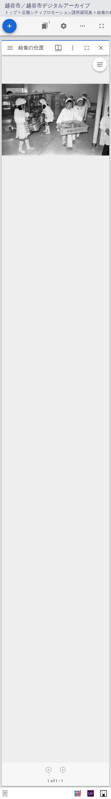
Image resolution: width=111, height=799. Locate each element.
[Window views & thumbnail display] (58, 48)
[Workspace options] (82, 26)
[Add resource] (9, 26)
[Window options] (72, 48)
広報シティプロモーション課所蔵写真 (57, 12)
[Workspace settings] (64, 26)
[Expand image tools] (100, 64)
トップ (11, 12)
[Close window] (101, 48)
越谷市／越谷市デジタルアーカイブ (47, 5)
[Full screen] (101, 26)
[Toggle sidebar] (10, 48)
